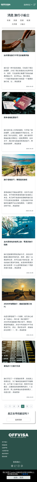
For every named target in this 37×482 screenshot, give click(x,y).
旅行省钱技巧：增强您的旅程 (15, 179)
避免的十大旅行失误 (12, 366)
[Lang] (34, 5)
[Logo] (5, 4)
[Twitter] (15, 466)
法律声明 (4, 448)
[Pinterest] (12, 466)
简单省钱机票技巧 (11, 117)
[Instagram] (19, 466)
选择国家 (18, 420)
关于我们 (4, 442)
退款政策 (4, 456)
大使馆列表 (5, 451)
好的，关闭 (18, 477)
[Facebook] (22, 466)
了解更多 (24, 474)
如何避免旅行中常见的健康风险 (16, 55)
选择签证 (27, 5)
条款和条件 (5, 453)
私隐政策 (4, 445)
